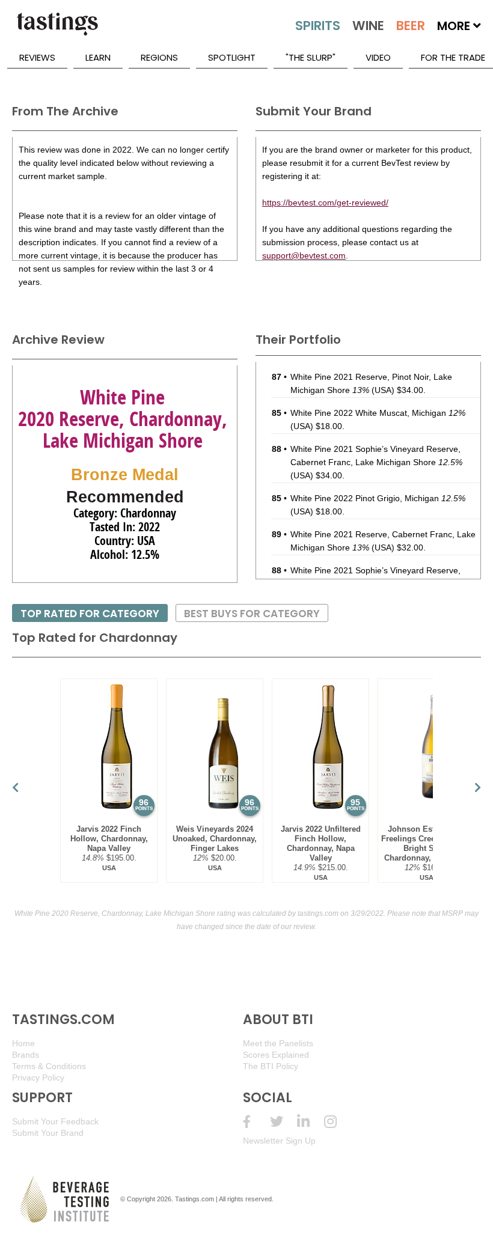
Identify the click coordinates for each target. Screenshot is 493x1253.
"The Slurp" (310, 57)
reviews (37, 57)
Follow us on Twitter (283, 1122)
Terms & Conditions (49, 1066)
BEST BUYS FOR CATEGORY (252, 613)
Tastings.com (194, 1199)
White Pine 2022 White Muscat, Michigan (377, 413)
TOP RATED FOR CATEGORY (89, 613)
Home (23, 1043)
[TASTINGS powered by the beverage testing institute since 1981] (57, 30)
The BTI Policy (270, 1066)
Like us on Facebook (256, 1122)
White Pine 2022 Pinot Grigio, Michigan (377, 498)
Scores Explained (276, 1054)
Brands (25, 1054)
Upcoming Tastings (337, 1122)
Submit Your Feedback (55, 1121)
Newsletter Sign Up (279, 1140)
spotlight (232, 57)
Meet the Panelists (278, 1043)
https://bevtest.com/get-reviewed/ (325, 202)
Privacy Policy (38, 1077)
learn (98, 57)
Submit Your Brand (48, 1133)
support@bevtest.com (304, 255)
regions (159, 57)
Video (378, 57)
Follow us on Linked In (310, 1122)
